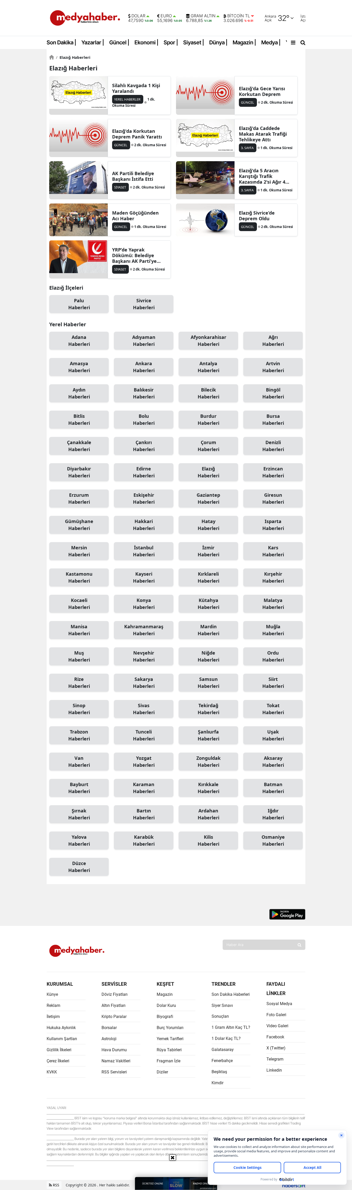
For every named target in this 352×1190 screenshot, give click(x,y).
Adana (79, 340)
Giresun (273, 498)
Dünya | (218, 42)
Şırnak (79, 814)
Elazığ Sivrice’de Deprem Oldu (257, 215)
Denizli (273, 445)
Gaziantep (208, 498)
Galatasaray (223, 1049)
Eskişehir (144, 498)
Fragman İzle (168, 1060)
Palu (79, 304)
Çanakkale (79, 445)
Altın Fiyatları (113, 1005)
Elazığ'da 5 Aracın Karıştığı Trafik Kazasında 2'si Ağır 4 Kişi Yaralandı (262, 176)
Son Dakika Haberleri (231, 994)
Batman (273, 787)
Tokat (273, 708)
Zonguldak (208, 761)
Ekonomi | (146, 42)
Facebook (275, 1036)
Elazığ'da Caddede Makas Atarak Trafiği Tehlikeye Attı (263, 133)
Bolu (144, 419)
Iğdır (273, 814)
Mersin (79, 551)
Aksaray (273, 761)
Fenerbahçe (222, 1060)
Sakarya (144, 682)
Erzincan (273, 472)
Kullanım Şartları (62, 1038)
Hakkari (144, 524)
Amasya (79, 366)
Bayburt (79, 787)
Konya (144, 603)
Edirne (144, 472)
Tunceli (144, 735)
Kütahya (208, 603)
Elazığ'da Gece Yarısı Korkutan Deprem (262, 91)
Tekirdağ (208, 708)
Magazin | (244, 42)
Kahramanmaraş (143, 630)
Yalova (79, 840)
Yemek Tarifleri (170, 1038)
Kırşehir (273, 577)
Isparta (273, 524)
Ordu (273, 656)
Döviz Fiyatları (115, 994)
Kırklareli (208, 577)
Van (79, 761)
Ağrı (273, 340)
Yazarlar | (92, 42)
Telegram (274, 1059)
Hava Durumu (114, 1049)
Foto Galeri (276, 1014)
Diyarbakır (79, 472)
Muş (79, 656)
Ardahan (208, 814)
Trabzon (79, 735)
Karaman (144, 787)
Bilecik (208, 393)
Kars (273, 551)
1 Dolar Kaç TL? (226, 1038)
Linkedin (274, 1070)
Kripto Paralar (114, 1016)
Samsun (208, 682)
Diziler (162, 1072)
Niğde (208, 656)
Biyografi (165, 1016)
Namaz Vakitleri (116, 1060)
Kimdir (217, 1082)
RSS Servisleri (114, 1072)
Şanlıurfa (208, 735)
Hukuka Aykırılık (61, 1027)
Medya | (271, 42)
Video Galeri (277, 1025)
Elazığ (208, 472)
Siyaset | (193, 42)
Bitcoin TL (238, 16)
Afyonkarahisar (208, 340)
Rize (79, 682)
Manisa (79, 630)
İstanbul (144, 551)
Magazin (165, 994)
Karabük (144, 840)
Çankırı (144, 445)
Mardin (208, 630)
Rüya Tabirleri (169, 1049)
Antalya (208, 366)
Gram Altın (203, 16)
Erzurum (79, 498)
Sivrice (144, 304)
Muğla (273, 630)
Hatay (208, 524)
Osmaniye (273, 840)
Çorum (208, 445)
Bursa (273, 419)
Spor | (171, 42)
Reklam (53, 1005)
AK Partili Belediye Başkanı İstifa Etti (133, 176)
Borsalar (109, 1027)
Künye (52, 994)
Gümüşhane (79, 524)
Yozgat (144, 761)
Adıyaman (143, 340)
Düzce (79, 866)
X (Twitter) (276, 1048)
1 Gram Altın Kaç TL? (231, 1027)
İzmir (208, 551)
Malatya (273, 603)
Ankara (144, 366)
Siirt (273, 682)
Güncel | (119, 42)
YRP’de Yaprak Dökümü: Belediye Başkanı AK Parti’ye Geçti (134, 255)
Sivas (144, 708)
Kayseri (144, 577)
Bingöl (273, 393)
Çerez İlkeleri (58, 1060)
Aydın (79, 393)
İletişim (53, 1016)
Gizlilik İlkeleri (59, 1049)
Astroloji (109, 1038)
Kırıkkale (208, 787)
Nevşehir (144, 656)
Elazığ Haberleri (73, 57)
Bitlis (79, 419)
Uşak (273, 735)
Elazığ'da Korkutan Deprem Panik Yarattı (137, 134)
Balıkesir (144, 393)
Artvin (273, 366)
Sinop (79, 708)
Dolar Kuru (166, 1005)
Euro (166, 16)
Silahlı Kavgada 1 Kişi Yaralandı (136, 88)
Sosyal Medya (279, 1003)
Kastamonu (79, 577)
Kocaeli (79, 603)
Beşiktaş (219, 1071)
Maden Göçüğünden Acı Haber (135, 215)
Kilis (208, 840)
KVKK (52, 1072)
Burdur (208, 419)
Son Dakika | (61, 42)
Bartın (144, 814)
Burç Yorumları (170, 1027)
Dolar (138, 16)
